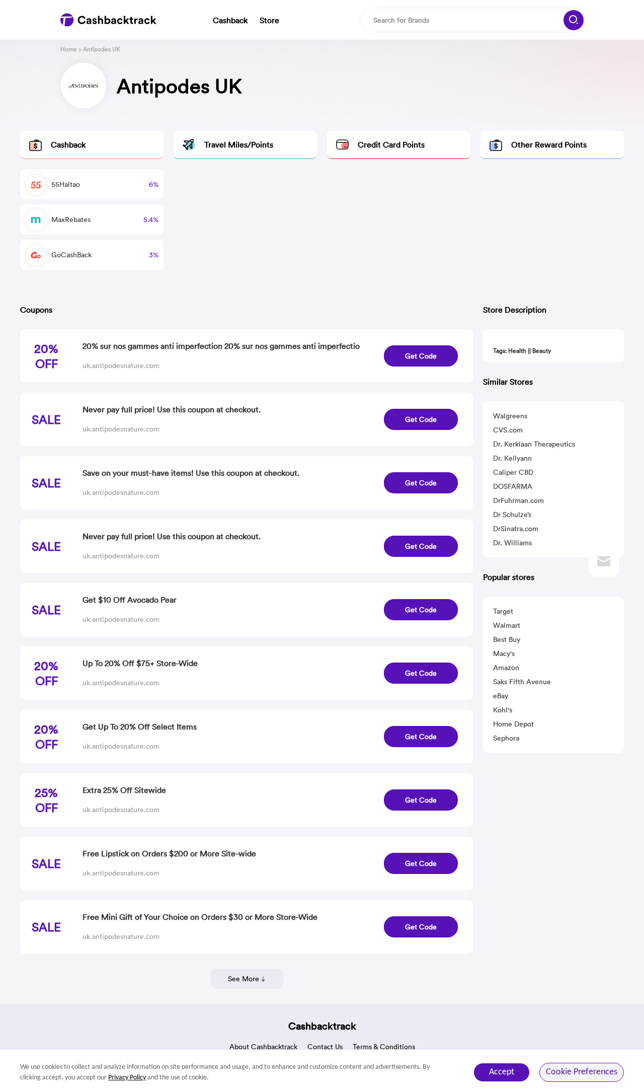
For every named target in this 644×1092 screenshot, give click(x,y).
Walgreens (510, 415)
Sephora (506, 738)
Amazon (506, 667)
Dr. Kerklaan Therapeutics (534, 444)
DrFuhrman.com (518, 500)
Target (503, 611)
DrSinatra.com (515, 528)
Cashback (230, 20)
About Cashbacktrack (263, 1046)
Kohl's (502, 709)
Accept (501, 1072)
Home (68, 49)
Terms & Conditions (384, 1046)
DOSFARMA (512, 486)
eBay (500, 695)
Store (269, 20)
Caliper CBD (513, 472)
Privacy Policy (127, 1077)
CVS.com (508, 429)
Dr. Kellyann (512, 458)
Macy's (504, 653)
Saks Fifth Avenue (522, 681)
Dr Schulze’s (512, 514)
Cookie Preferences (581, 1072)
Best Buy (506, 639)
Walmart (506, 625)
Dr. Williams (512, 542)
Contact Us (325, 1046)
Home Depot (513, 724)
